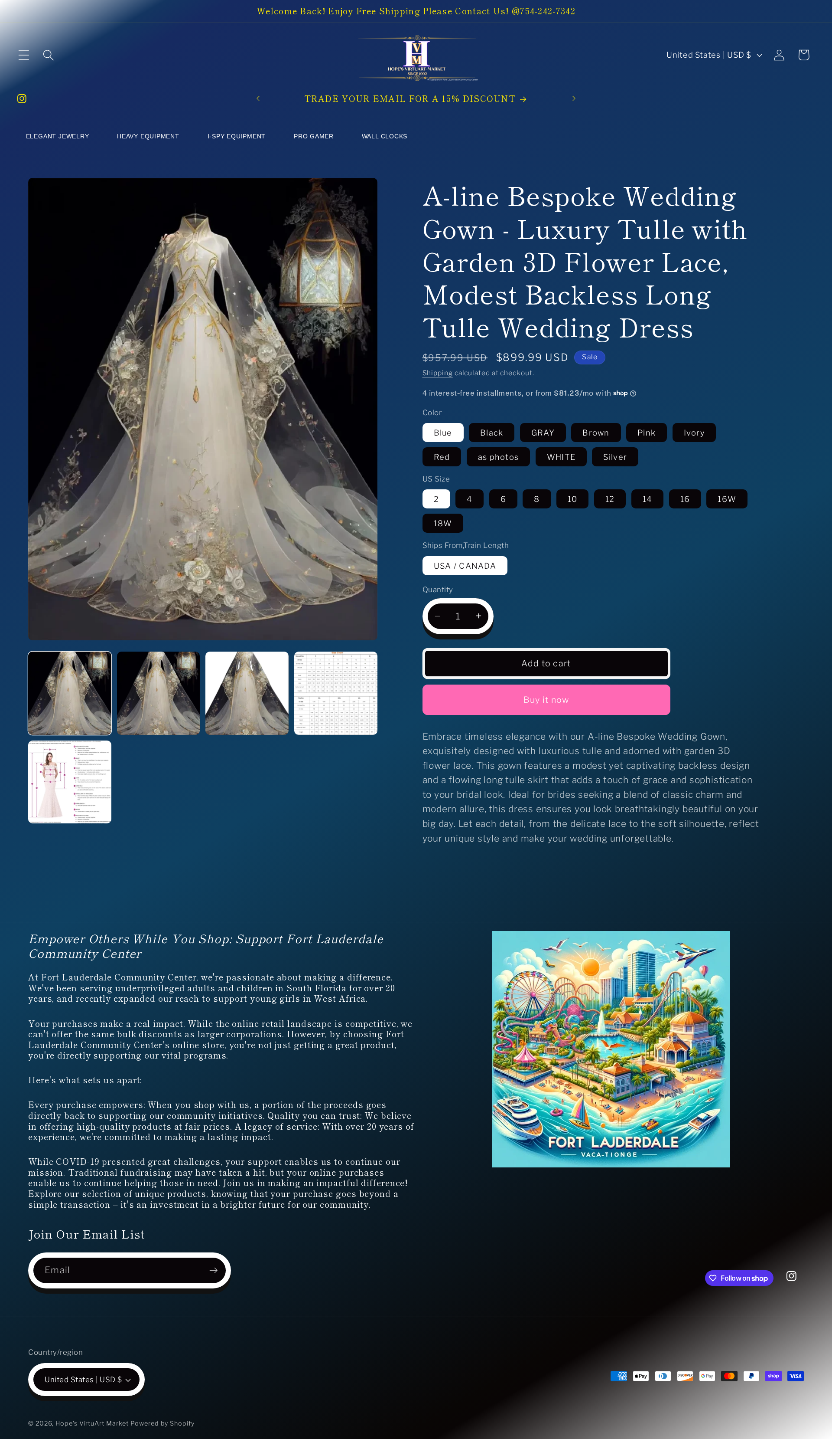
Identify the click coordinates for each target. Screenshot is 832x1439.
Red (442, 456)
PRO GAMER (314, 136)
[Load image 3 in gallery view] (247, 693)
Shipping (437, 373)
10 (573, 499)
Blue (443, 432)
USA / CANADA (465, 565)
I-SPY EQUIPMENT (237, 136)
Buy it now (546, 699)
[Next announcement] (574, 98)
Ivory (694, 432)
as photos (498, 456)
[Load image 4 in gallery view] (335, 693)
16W (727, 499)
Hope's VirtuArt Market (92, 1423)
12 (610, 499)
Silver (615, 456)
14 (648, 499)
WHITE (561, 456)
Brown (596, 432)
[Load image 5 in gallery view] (69, 782)
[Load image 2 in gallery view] (158, 693)
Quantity (437, 589)
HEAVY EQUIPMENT (148, 136)
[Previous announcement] (257, 98)
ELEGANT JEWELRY (57, 136)
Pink (646, 432)
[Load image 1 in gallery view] (69, 693)
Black (492, 432)
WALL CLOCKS (385, 136)
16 (685, 499)
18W (443, 523)
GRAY (543, 432)
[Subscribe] (213, 1270)
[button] (23, 55)
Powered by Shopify (162, 1423)
